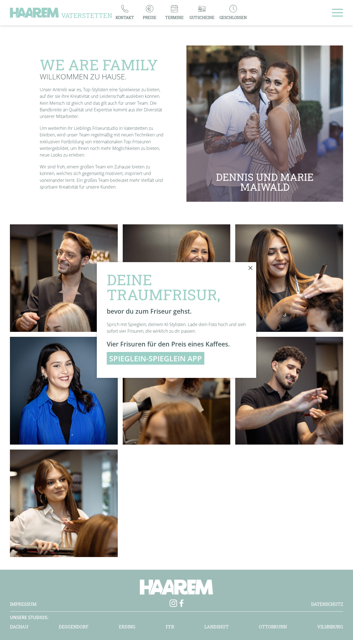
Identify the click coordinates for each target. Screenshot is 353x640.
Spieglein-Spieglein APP (155, 358)
